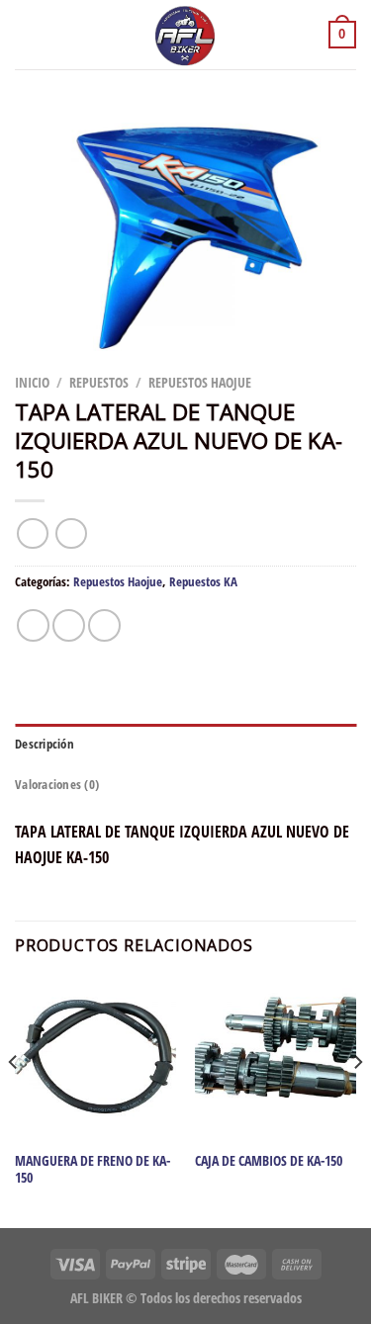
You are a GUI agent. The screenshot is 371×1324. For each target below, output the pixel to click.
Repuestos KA (203, 581)
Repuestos (99, 382)
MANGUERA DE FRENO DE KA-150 (92, 1169)
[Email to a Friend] (104, 625)
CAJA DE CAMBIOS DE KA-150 (268, 1161)
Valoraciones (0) (57, 784)
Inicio (32, 382)
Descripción (44, 743)
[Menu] (27, 34)
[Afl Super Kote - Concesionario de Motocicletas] (186, 34)
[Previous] (14, 1102)
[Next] (357, 1102)
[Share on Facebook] (68, 625)
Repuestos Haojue (199, 382)
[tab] (185, 743)
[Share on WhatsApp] (33, 625)
